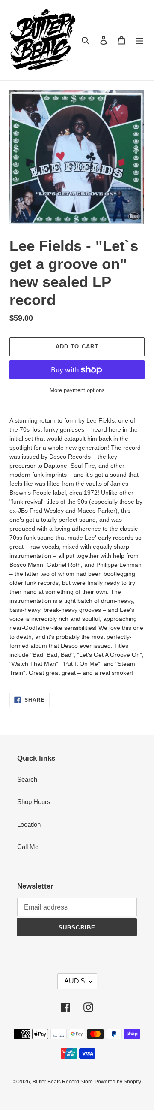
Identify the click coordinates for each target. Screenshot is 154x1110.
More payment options (77, 390)
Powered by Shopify (118, 1082)
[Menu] (139, 40)
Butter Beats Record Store (63, 1082)
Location (29, 824)
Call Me (27, 846)
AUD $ (74, 981)
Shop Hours (33, 801)
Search (27, 779)
